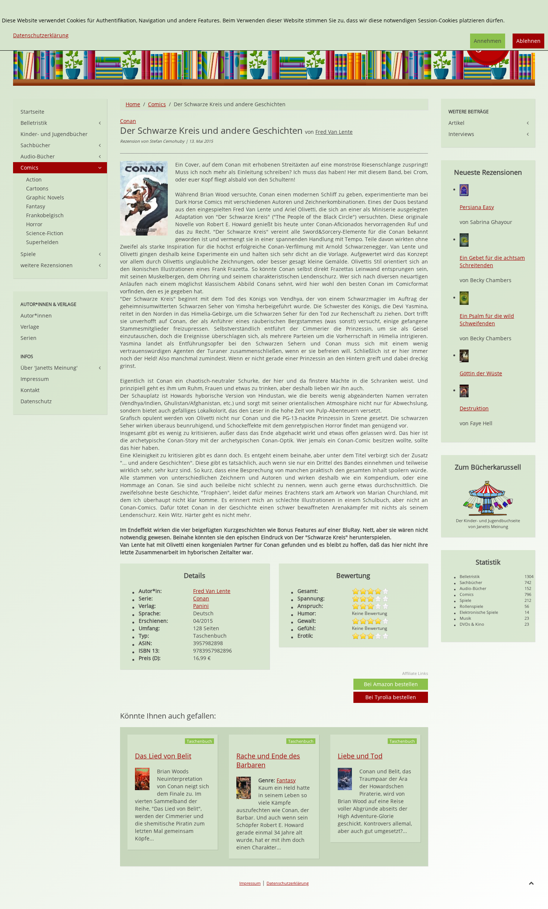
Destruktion (474, 408)
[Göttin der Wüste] (464, 355)
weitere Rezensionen (47, 265)
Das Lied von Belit (163, 755)
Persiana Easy (477, 207)
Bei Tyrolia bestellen (390, 697)
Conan (128, 120)
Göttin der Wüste (481, 373)
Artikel (456, 122)
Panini (201, 605)
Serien (29, 337)
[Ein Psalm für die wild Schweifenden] (464, 297)
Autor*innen (36, 315)
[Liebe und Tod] (345, 778)
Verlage (30, 326)
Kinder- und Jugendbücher (54, 134)
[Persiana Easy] (464, 189)
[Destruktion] (464, 390)
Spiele (28, 254)
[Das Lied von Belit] (142, 778)
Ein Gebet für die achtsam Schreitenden (492, 261)
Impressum (35, 378)
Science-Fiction (44, 233)
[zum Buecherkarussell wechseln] (488, 497)
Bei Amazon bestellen (391, 684)
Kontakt (30, 390)
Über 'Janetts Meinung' (49, 367)
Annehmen (487, 40)
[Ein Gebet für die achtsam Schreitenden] (464, 239)
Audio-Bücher (38, 156)
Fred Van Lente (334, 131)
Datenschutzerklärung (288, 883)
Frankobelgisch (45, 215)
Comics (157, 104)
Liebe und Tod (360, 755)
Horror (34, 224)
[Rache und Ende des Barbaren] (243, 787)
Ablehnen (528, 40)
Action (34, 179)
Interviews (461, 134)
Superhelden (42, 242)
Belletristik (34, 122)
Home (133, 104)
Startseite (32, 111)
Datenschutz (36, 401)
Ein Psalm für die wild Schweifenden (487, 319)
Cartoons (37, 188)
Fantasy (286, 780)
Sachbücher (35, 145)
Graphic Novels (45, 197)
